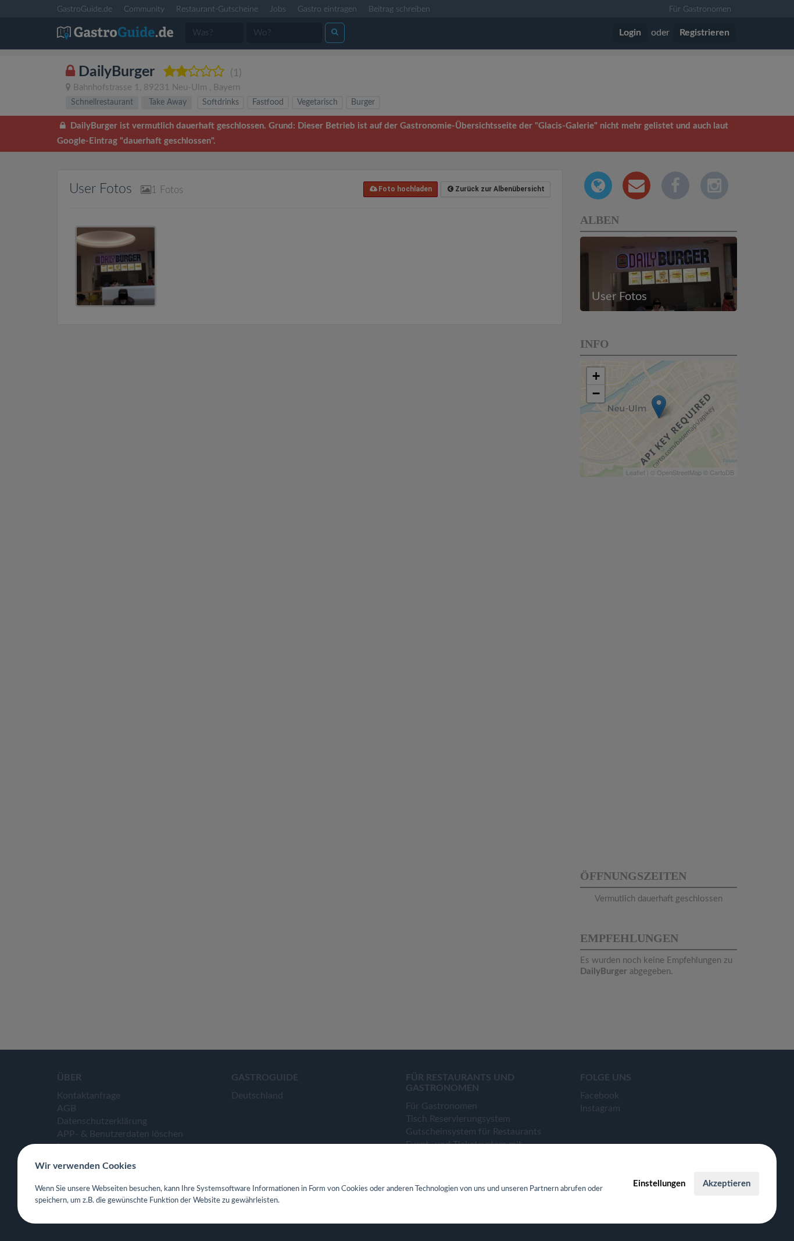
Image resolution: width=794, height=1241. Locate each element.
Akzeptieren (726, 1183)
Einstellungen (659, 1183)
